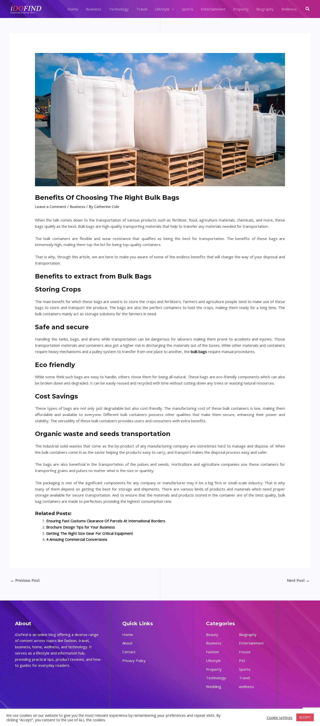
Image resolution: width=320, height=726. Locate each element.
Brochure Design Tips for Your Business (80, 527)
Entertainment (213, 9)
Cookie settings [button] (279, 717)
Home (73, 9)
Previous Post (25, 580)
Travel (141, 9)
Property (241, 9)
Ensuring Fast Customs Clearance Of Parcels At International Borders (105, 520)
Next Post (298, 580)
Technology (119, 9)
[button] (172, 9)
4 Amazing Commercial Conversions (76, 539)
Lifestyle (162, 9)
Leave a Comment (50, 206)
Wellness (289, 9)
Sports (187, 9)
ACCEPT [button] (305, 717)
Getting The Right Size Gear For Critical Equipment (89, 533)
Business (93, 9)
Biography (265, 9)
